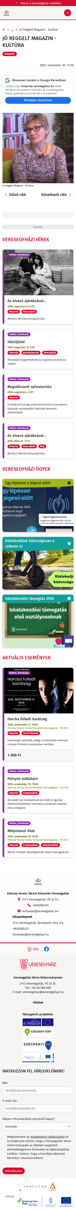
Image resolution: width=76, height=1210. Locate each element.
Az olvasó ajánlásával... (26, 301)
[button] (15, 194)
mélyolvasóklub (50, 845)
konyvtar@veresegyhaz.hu (40, 911)
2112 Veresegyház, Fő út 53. (40, 899)
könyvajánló (29, 311)
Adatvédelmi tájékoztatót (47, 1136)
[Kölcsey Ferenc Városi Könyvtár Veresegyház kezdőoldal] (6, 13)
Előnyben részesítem (38, 100)
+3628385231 (40, 905)
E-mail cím (9, 1100)
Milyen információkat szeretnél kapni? (28, 1118)
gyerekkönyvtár (31, 352)
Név (4, 1082)
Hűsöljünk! (16, 342)
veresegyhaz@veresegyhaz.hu (43, 991)
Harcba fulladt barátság (27, 719)
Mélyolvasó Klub (21, 831)
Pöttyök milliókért (22, 779)
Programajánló (30, 793)
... (12, 29)
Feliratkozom (13, 1170)
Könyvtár (9, 53)
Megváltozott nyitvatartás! (29, 387)
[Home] (38, 964)
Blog (42, 446)
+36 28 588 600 (41, 987)
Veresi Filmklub (30, 733)
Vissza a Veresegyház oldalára (40, 3)
